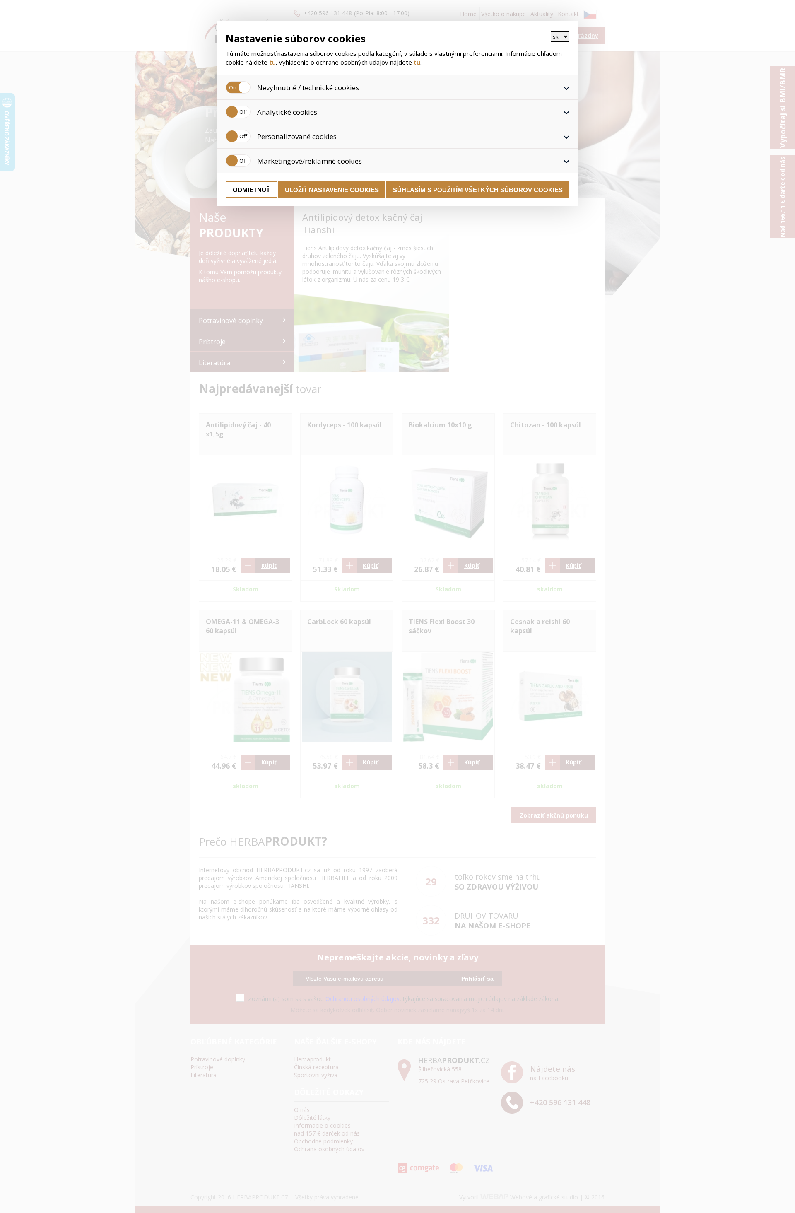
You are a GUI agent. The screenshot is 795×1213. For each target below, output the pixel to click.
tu (272, 62)
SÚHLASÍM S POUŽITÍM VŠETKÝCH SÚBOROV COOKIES (478, 189)
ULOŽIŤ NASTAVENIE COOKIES (332, 189)
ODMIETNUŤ (251, 189)
